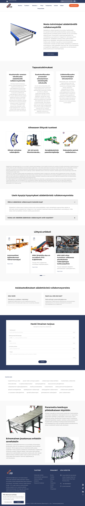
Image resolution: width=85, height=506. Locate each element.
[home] (9, 5)
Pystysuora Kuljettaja (39, 483)
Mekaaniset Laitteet (38, 475)
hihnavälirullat (12, 383)
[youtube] (83, 484)
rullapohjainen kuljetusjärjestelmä (17, 386)
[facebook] (83, 488)
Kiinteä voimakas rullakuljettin (14, 151)
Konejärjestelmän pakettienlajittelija (52, 151)
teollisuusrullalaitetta (36, 386)
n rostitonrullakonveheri (25, 383)
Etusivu (20, 5)
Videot (61, 5)
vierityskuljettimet (40, 383)
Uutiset (56, 5)
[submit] (71, 1)
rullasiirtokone (49, 386)
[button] (41, 275)
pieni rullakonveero (64, 392)
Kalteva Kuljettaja (38, 479)
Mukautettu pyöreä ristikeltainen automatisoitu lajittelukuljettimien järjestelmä (70, 151)
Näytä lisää (10, 263)
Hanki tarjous (74, 5)
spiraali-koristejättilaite (14, 389)
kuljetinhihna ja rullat (14, 381)
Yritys (41, 5)
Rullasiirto (36, 481)
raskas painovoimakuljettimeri (63, 386)
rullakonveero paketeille (67, 389)
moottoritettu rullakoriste (68, 381)
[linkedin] (83, 491)
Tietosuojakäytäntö (58, 503)
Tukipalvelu (49, 5)
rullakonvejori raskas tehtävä (50, 381)
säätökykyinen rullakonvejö (31, 389)
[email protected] (12, 0)
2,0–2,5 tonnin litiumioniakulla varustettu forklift (33, 151)
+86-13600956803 (66, 483)
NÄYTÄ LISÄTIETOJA (14, 140)
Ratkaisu (34, 5)
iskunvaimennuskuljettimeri (56, 383)
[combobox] (12, 338)
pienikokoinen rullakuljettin (49, 392)
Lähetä (42, 361)
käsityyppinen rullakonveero (50, 389)
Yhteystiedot (40, 8)
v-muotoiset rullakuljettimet (16, 392)
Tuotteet (26, 5)
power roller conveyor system (31, 381)
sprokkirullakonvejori (32, 392)
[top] (83, 495)
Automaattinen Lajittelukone (41, 477)
